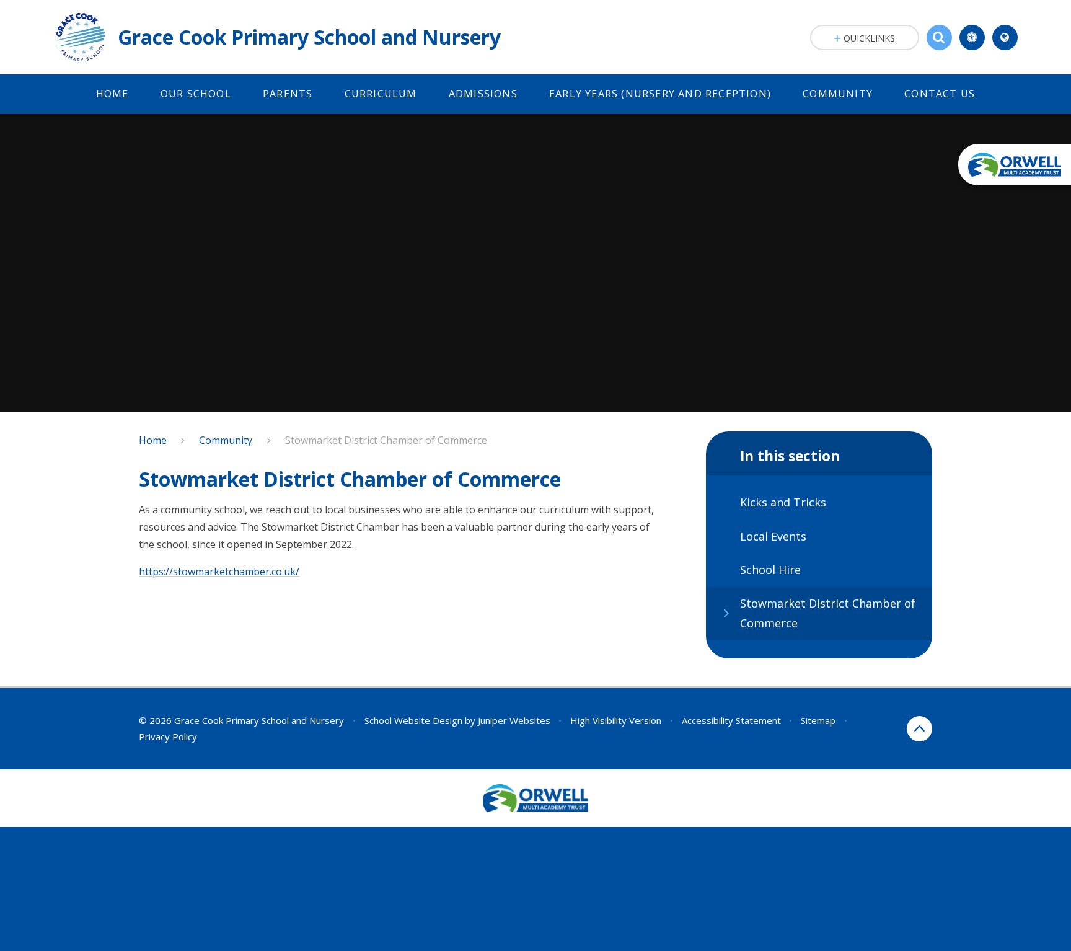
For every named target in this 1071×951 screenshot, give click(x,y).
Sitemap (818, 720)
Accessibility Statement (731, 720)
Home (153, 440)
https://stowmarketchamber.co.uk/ (219, 571)
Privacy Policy (168, 736)
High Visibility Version (615, 720)
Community (225, 440)
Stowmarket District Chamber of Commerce (386, 440)
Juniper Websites (514, 720)
